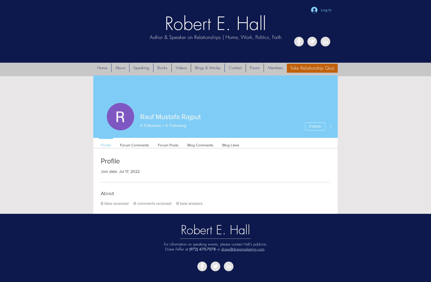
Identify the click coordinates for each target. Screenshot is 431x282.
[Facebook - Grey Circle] (299, 41)
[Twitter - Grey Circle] (312, 41)
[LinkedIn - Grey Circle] (325, 41)
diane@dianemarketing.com (242, 249)
